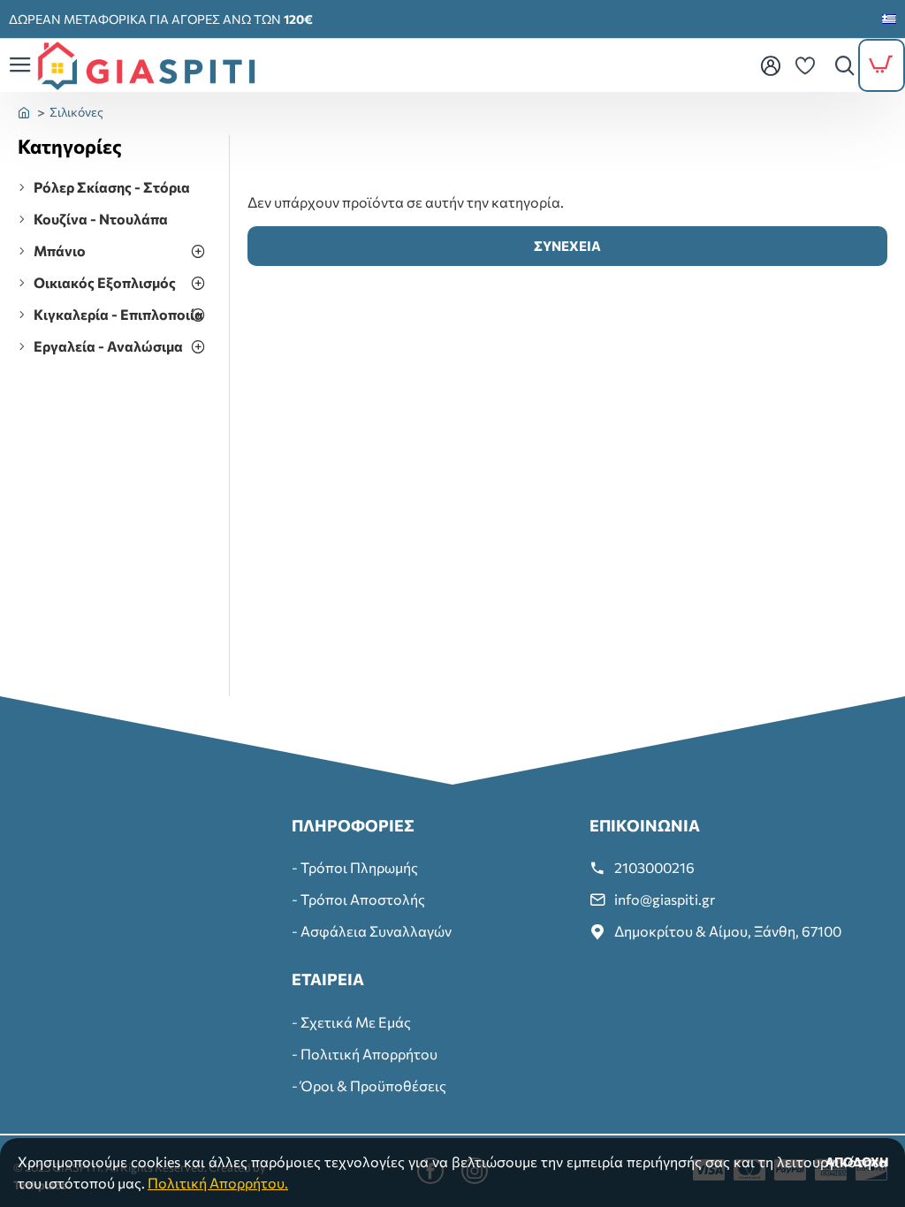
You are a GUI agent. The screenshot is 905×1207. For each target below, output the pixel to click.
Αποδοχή (857, 1161)
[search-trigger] (840, 65)
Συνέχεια (567, 246)
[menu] (769, 65)
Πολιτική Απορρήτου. (218, 1182)
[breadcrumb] (24, 111)
